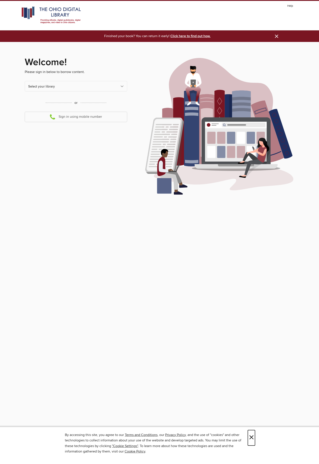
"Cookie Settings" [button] (125, 446)
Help (290, 6)
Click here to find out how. (190, 36)
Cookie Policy (135, 451)
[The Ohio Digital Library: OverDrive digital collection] (51, 15)
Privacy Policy (175, 435)
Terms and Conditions (141, 435)
